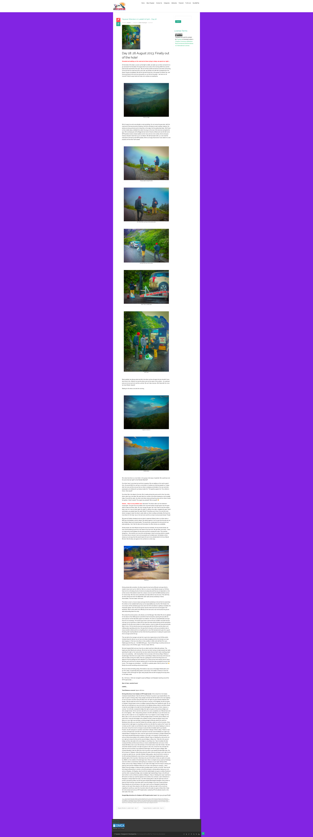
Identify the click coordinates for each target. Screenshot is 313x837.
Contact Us (159, 3)
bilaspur (136, 798)
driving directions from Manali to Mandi (153, 799)
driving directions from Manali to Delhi (136, 799)
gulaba (123, 801)
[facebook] (184, 834)
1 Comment (150, 22)
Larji (138, 801)
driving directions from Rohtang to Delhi (159, 800)
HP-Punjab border (129, 801)
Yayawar (179, 39)
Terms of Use (116, 822)
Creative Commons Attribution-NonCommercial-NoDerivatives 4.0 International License (184, 43)
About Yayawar (150, 3)
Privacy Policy (116, 821)
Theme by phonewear (159, 834)
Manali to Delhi (146, 801)
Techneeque (140, 834)
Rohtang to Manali (132, 802)
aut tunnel (128, 798)
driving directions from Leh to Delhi (146, 798)
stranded (141, 802)
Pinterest (191, 834)
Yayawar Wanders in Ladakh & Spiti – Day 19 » (153, 808)
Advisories (174, 3)
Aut (125, 798)
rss (196, 834)
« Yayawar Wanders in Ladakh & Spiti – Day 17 (127, 808)
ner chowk (163, 801)
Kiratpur (135, 801)
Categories (167, 3)
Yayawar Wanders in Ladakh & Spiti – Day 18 (139, 19)
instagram (198, 834)
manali (141, 801)
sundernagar (146, 802)
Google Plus (189, 834)
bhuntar (132, 798)
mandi (159, 801)
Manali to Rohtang (154, 801)
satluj (137, 802)
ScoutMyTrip (196, 3)
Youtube (194, 834)
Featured (181, 3)
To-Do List (188, 3)
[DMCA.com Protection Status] (119, 826)
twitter (186, 834)
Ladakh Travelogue (142, 22)
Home (143, 3)
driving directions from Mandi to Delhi (142, 800)
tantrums (155, 802)
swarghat (151, 802)
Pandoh (126, 802)
